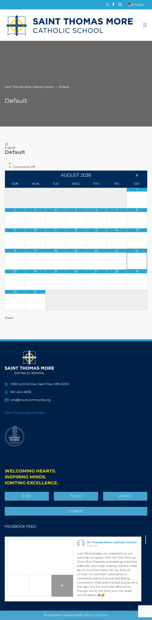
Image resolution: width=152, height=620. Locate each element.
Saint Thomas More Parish (24, 413)
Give (27, 496)
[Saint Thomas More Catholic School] (70, 25)
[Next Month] (137, 175)
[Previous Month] (15, 175)
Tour (76, 496)
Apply (125, 496)
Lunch (76, 511)
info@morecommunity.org (30, 400)
